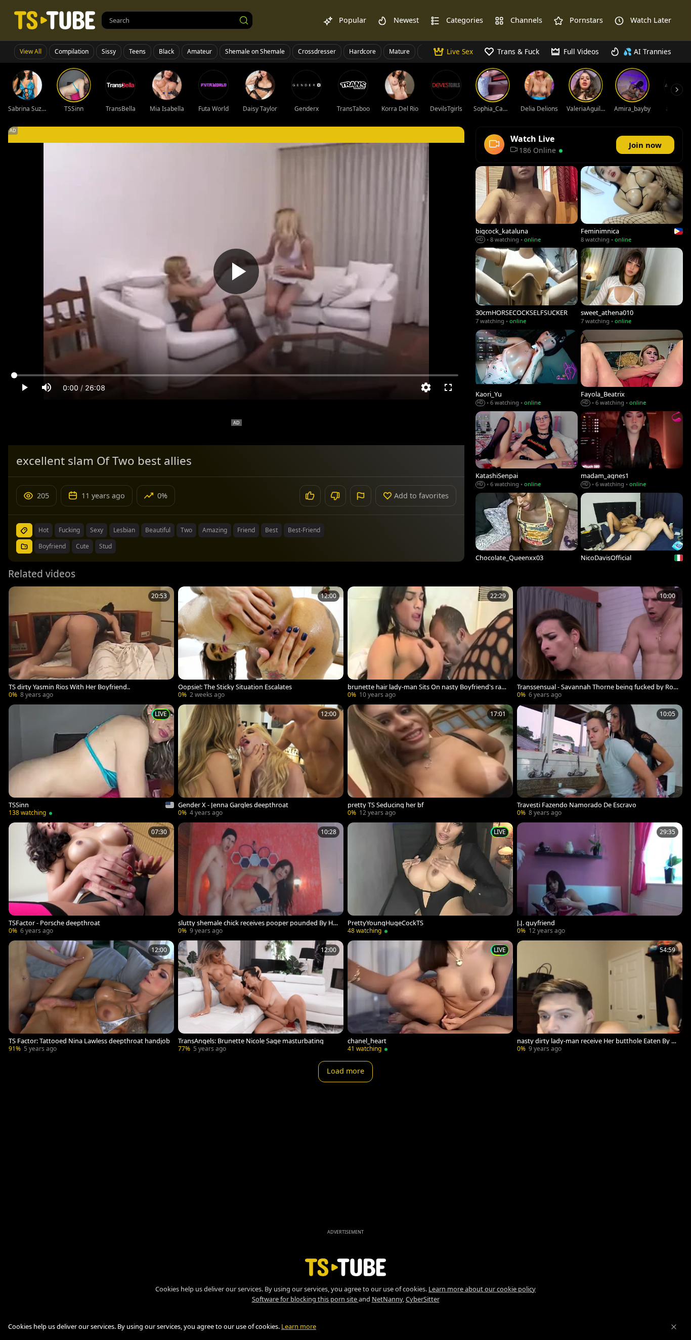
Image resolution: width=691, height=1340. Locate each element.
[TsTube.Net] (54, 20)
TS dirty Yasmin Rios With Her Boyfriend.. (69, 687)
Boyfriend (52, 546)
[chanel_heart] (430, 997)
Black (166, 51)
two (186, 530)
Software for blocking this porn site (305, 1299)
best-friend (304, 530)
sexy (96, 530)
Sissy (109, 51)
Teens (137, 51)
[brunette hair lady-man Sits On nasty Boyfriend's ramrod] (430, 643)
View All (30, 51)
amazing (214, 530)
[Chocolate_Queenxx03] (527, 532)
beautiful (157, 530)
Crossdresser (317, 51)
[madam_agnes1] (632, 450)
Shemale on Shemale (255, 51)
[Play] (236, 271)
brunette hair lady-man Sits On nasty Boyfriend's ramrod (427, 687)
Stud (105, 546)
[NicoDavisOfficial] (632, 532)
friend (246, 530)
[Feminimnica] (632, 205)
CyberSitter (423, 1299)
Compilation (72, 51)
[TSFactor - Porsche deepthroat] (91, 879)
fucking (69, 530)
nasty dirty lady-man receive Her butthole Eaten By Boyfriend (596, 1041)
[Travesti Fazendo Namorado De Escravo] (599, 761)
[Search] (243, 20)
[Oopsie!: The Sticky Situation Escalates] (260, 643)
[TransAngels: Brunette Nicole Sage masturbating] (260, 997)
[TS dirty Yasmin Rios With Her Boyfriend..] (91, 643)
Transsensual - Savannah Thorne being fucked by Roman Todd (595, 687)
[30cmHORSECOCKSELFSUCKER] (527, 287)
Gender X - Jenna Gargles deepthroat (233, 805)
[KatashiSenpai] (527, 450)
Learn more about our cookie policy (482, 1288)
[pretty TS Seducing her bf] (430, 761)
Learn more (298, 1326)
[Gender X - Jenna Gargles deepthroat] (260, 761)
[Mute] (46, 387)
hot (43, 530)
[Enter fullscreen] (448, 387)
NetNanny (387, 1299)
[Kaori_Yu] (527, 369)
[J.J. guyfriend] (599, 879)
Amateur (199, 51)
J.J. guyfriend (536, 923)
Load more (345, 1071)
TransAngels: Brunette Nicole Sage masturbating (251, 1041)
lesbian (124, 530)
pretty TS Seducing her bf (385, 805)
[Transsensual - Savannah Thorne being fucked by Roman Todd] (599, 643)
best (271, 530)
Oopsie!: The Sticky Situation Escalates (235, 687)
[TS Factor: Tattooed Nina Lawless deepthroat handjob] (91, 997)
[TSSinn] (91, 761)
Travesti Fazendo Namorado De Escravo (576, 805)
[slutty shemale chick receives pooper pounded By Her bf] (260, 879)
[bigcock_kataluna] (527, 205)
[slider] (236, 375)
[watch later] (21, 598)
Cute (82, 546)
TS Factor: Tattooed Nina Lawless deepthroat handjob (89, 1041)
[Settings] (426, 387)
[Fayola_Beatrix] (632, 369)
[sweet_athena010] (632, 287)
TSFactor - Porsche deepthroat (54, 923)
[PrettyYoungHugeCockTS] (430, 879)
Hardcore (362, 51)
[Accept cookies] (674, 1327)
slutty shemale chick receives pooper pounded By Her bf (258, 923)
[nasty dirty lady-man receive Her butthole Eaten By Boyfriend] (599, 997)
